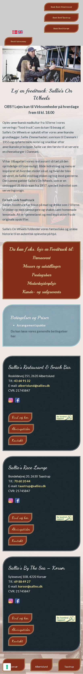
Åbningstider (21, 429)
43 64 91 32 (22, 381)
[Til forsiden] (15, 16)
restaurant (42, 161)
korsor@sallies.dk (30, 586)
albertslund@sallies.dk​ (34, 385)
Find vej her (20, 417)
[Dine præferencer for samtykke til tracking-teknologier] (7, 667)
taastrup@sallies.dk (32, 486)
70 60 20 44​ (22, 481)
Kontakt (17, 440)
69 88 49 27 (22, 581)
